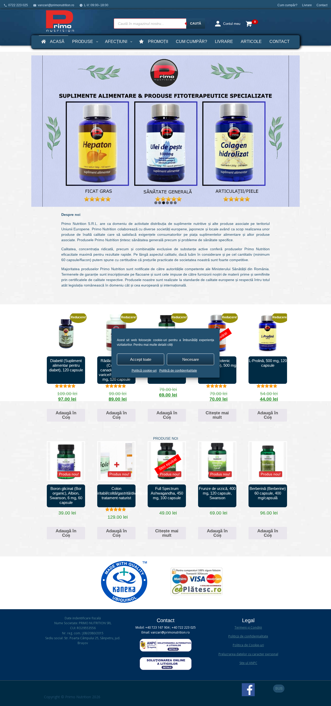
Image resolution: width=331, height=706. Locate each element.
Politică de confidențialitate (178, 370)
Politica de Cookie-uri (248, 645)
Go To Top (278, 689)
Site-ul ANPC (248, 663)
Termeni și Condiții (248, 627)
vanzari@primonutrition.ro (56, 5)
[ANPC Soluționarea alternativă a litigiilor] (166, 650)
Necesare (190, 359)
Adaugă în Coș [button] (66, 415)
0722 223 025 (18, 5)
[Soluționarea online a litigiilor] (166, 669)
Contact (322, 5)
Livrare (307, 5)
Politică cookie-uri (144, 370)
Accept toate (140, 359)
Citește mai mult (217, 415)
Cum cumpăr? (287, 5)
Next (294, 130)
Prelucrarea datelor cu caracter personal (248, 654)
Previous (36, 130)
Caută (195, 23)
